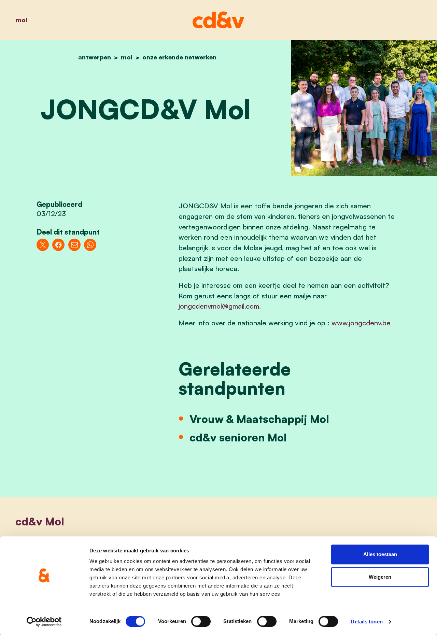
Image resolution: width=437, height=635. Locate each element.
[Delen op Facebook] (58, 245)
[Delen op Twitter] (43, 245)
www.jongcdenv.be (361, 322)
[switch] (201, 621)
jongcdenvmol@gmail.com (219, 305)
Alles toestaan (380, 554)
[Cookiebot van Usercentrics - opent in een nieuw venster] (44, 622)
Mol (21, 20)
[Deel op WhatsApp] (90, 245)
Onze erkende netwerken (179, 57)
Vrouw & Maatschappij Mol (259, 419)
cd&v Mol (39, 521)
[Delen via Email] (74, 245)
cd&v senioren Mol (238, 437)
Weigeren (380, 577)
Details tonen (366, 621)
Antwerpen (94, 57)
